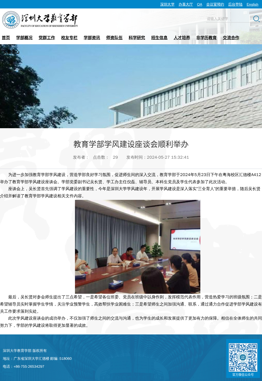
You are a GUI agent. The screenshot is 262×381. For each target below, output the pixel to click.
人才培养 (182, 38)
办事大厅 (186, 4)
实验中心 (11, 52)
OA (199, 4)
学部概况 (24, 38)
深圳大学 (167, 4)
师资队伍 (114, 38)
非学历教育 (206, 38)
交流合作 (231, 38)
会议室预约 (215, 4)
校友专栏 (69, 38)
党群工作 (47, 38)
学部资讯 (92, 38)
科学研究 (137, 38)
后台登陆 (235, 4)
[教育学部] (40, 12)
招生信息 (159, 38)
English (252, 4)
